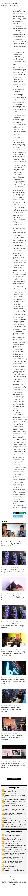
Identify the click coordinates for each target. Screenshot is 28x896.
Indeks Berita (14, 778)
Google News (23, 507)
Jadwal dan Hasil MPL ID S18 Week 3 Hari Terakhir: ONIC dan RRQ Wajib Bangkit (13, 625)
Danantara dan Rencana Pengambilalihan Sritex (15, 799)
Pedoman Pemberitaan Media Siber (15, 878)
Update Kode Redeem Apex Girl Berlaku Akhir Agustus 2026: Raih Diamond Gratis (12, 544)
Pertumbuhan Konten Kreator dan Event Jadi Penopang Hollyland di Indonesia (12, 737)
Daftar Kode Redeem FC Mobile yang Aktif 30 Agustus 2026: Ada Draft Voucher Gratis (13, 653)
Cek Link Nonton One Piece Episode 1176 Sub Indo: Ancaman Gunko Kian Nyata (13, 681)
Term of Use (3, 878)
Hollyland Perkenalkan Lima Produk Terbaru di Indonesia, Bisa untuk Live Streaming (13, 765)
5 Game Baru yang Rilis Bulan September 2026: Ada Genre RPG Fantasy (11, 709)
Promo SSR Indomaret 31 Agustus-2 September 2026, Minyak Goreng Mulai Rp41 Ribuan (14, 870)
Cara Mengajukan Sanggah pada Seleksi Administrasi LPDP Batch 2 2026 (12, 598)
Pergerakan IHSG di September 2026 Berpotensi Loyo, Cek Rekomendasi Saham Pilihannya (14, 795)
